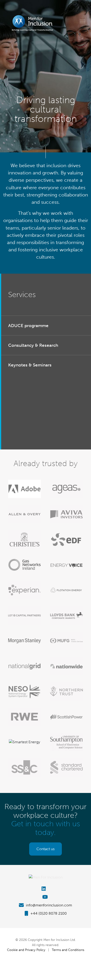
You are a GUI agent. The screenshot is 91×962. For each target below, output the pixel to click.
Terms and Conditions (68, 950)
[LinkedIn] (45, 889)
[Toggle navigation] (82, 21)
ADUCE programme (28, 325)
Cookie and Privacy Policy (26, 950)
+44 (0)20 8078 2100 (48, 913)
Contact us (45, 849)
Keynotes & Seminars (30, 365)
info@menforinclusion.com (48, 905)
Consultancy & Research (33, 345)
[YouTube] (45, 897)
